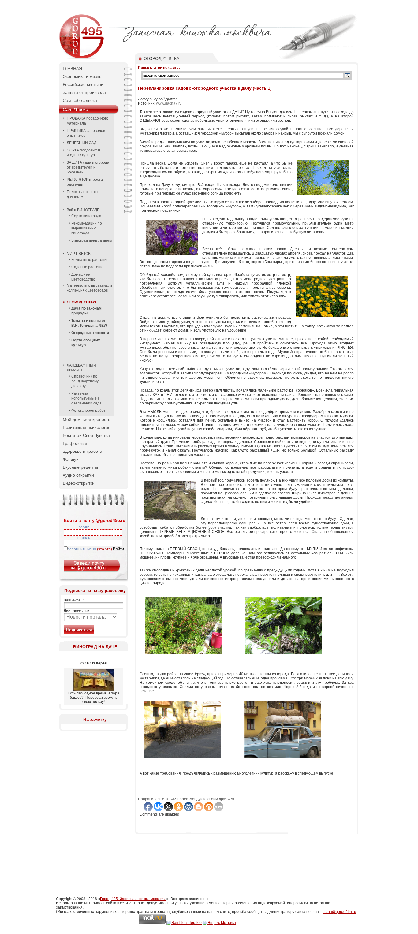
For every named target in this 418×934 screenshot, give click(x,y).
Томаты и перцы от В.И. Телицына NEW (89, 323)
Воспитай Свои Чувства (86, 435)
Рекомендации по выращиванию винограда (86, 228)
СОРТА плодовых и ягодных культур (83, 152)
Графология (75, 443)
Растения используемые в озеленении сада (86, 398)
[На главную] (82, 58)
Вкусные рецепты (80, 467)
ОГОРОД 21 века (82, 302)
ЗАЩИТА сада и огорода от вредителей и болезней (88, 167)
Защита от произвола (84, 92)
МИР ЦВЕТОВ (79, 253)
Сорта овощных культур (85, 342)
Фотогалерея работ (88, 410)
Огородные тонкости (90, 333)
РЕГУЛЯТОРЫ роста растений (85, 182)
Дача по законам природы (86, 310)
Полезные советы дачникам (82, 194)
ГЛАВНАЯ (72, 68)
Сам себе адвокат (81, 100)
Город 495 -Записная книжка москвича (133, 899)
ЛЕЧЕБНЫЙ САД (81, 143)
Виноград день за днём (91, 240)
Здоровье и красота (82, 451)
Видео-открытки (79, 483)
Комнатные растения (90, 260)
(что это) (104, 549)
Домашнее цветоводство (83, 276)
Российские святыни (83, 84)
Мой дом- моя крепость (86, 419)
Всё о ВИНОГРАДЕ (83, 210)
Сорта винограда (86, 216)
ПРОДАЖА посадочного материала (87, 120)
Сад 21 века (75, 109)
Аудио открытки (78, 475)
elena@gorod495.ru (339, 912)
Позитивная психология (86, 427)
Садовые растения (88, 267)
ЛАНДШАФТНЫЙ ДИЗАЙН (81, 367)
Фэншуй (71, 459)
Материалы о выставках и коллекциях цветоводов (89, 287)
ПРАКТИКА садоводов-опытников (86, 133)
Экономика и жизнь (82, 76)
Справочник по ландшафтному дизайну (85, 381)
